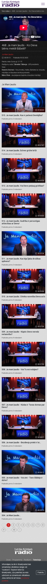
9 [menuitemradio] (3, 530)
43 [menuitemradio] (14, 530)
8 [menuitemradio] (42, 525)
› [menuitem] (19, 530)
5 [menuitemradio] (28, 525)
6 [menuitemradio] (33, 525)
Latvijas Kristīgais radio (11, 4)
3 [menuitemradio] (18, 525)
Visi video (6, 11)
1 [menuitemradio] (8, 525)
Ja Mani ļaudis (7, 54)
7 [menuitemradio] (37, 525)
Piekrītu (41, 572)
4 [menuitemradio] (23, 525)
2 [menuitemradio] (13, 525)
